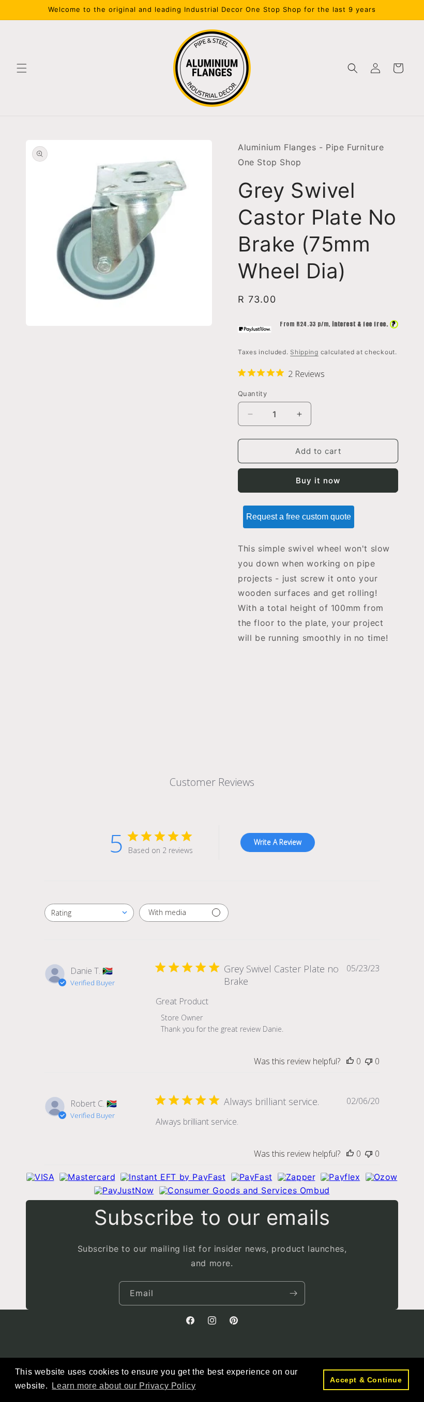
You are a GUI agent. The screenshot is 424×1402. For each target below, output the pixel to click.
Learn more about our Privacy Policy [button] (123, 1385)
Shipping (304, 352)
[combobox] (89, 913)
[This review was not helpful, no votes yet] (368, 1061)
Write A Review (277, 842)
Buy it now (318, 480)
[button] (21, 68)
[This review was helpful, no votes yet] (350, 1061)
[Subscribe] (293, 1293)
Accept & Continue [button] (366, 1380)
